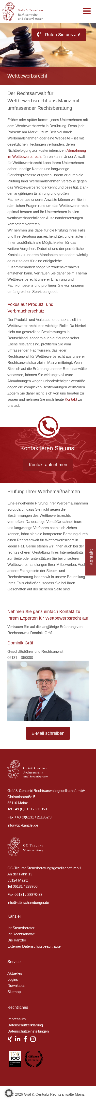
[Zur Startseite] (25, 11)
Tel (9, 809)
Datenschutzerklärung (25, 1025)
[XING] (11, 1040)
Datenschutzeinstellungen (28, 1031)
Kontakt (71, 399)
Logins (12, 979)
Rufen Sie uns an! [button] (62, 34)
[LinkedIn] (19, 1040)
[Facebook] (26, 1040)
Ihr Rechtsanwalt (20, 934)
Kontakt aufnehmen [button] (48, 464)
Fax (10, 817)
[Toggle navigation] (87, 11)
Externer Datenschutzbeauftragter (34, 946)
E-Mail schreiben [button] (48, 733)
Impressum (16, 1019)
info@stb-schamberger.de (28, 902)
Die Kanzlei (16, 940)
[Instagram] (34, 1040)
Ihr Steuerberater (20, 928)
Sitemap (14, 992)
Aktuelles (14, 973)
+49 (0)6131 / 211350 (30, 809)
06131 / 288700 (25, 886)
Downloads (16, 985)
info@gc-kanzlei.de (22, 825)
